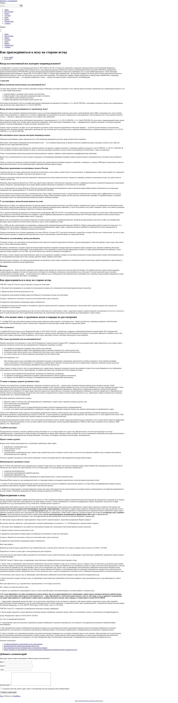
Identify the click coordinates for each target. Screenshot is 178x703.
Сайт (2, 670)
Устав (6, 17)
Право (7, 13)
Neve (2, 696)
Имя (2, 662)
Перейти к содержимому (8, 1)
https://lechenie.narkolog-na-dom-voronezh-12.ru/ (89, 701)
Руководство (9, 21)
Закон (7, 10)
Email (2, 666)
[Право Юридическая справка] (2, 3)
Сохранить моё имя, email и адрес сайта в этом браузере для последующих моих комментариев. (36, 689)
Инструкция (9, 11)
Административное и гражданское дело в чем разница (23, 644)
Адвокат (8, 23)
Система (8, 15)
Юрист (7, 19)
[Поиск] (21, 6)
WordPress (16, 696)
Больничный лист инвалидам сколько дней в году (21, 646)
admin (11, 57)
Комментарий (5, 685)
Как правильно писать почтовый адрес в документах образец (25, 648)
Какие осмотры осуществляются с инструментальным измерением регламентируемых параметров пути (40, 650)
